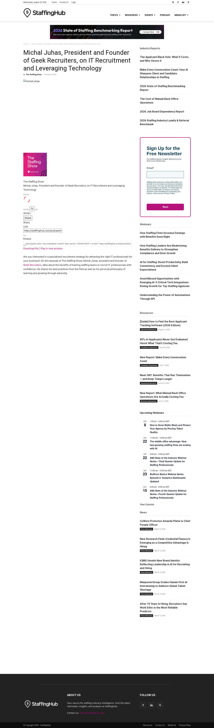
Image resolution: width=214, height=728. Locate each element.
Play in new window (52, 248)
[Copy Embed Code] (24, 245)
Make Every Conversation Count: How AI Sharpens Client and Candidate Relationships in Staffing (164, 73)
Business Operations (149, 401)
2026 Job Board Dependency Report (162, 111)
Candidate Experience (149, 347)
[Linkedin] (183, 2)
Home (54, 2)
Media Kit (180, 14)
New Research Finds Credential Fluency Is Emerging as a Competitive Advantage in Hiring (165, 542)
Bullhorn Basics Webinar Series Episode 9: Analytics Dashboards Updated (168, 478)
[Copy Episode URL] (24, 235)
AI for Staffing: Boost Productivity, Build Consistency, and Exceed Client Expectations (164, 265)
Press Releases (146, 529)
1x (32, 208)
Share (28, 217)
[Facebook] (178, 2)
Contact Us (64, 2)
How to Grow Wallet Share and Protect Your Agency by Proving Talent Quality (170, 428)
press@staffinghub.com (91, 712)
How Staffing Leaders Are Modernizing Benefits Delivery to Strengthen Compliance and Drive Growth (163, 249)
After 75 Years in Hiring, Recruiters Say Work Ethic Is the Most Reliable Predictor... (163, 607)
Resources (131, 14)
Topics (114, 14)
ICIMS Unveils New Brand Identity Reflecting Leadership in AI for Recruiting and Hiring (165, 564)
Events (149, 14)
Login (73, 2)
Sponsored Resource (148, 329)
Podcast (165, 14)
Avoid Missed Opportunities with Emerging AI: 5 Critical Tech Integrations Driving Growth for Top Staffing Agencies (165, 282)
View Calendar (147, 504)
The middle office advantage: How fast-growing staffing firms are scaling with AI (170, 445)
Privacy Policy (185, 725)
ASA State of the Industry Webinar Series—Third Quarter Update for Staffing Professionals (168, 461)
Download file (31, 248)
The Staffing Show (34, 74)
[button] (173, 2)
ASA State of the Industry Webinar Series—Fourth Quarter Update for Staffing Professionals (168, 494)
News (143, 512)
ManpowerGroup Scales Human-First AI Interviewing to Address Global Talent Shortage (163, 586)
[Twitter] (188, 2)
